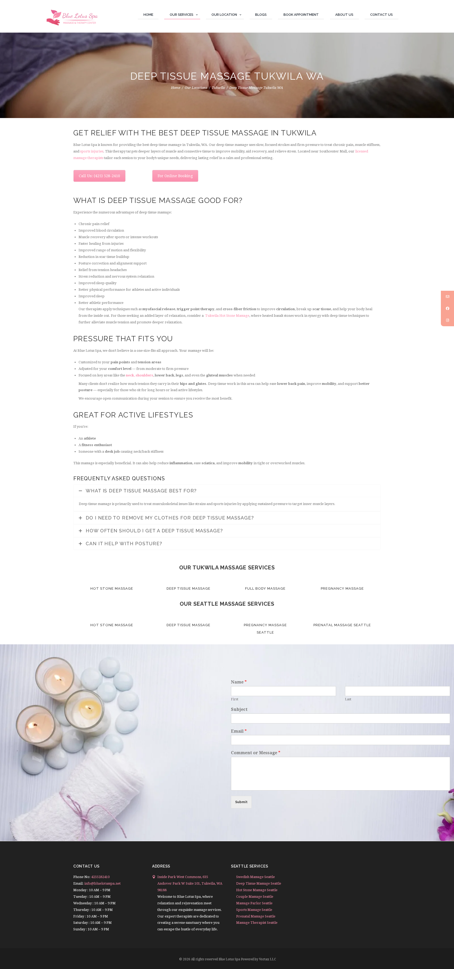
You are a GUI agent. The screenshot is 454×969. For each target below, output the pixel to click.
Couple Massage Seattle (254, 897)
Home (175, 88)
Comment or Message (255, 752)
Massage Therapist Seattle (256, 923)
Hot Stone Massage (111, 588)
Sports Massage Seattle (254, 910)
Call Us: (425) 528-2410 (99, 176)
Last (348, 699)
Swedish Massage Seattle (255, 877)
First (234, 699)
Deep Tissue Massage (188, 588)
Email (239, 731)
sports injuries (91, 151)
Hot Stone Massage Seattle (256, 890)
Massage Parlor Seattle (254, 903)
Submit (241, 802)
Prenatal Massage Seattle (342, 625)
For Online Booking (175, 176)
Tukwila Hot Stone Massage (227, 316)
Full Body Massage (265, 588)
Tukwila (218, 88)
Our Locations (196, 88)
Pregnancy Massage (342, 588)
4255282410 (100, 877)
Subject (239, 709)
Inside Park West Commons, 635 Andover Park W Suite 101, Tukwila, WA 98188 (189, 883)
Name (239, 682)
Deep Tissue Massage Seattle (258, 883)
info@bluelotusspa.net (102, 883)
